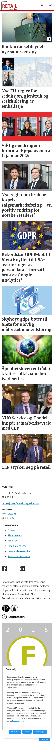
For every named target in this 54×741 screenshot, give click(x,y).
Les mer (47, 598)
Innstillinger (44, 739)
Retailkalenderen (17, 546)
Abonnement (15, 535)
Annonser (13, 540)
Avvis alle (15, 732)
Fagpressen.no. (18, 721)
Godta (27, 732)
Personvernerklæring (19, 556)
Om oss (12, 530)
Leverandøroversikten (20, 551)
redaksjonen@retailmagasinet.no (20, 503)
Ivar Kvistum (9, 513)
